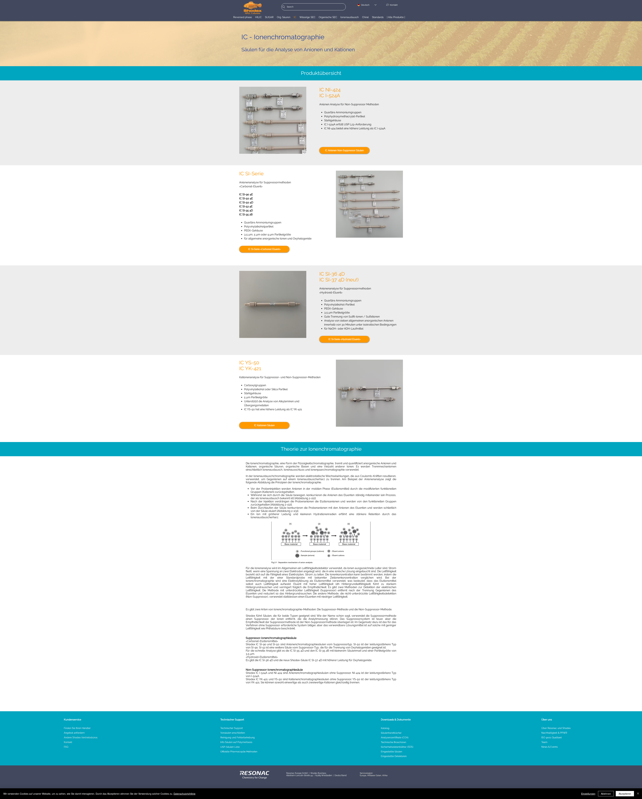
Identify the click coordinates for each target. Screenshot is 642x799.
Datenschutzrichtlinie (184, 793)
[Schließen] (638, 793)
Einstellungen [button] (588, 793)
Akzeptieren (625, 793)
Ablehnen (606, 793)
